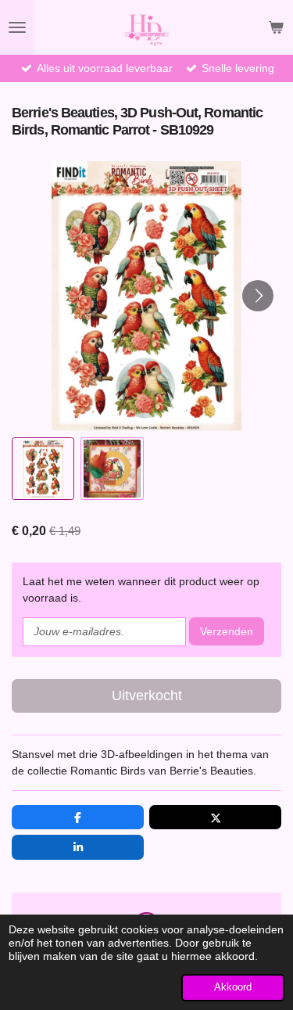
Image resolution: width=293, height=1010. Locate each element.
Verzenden (226, 631)
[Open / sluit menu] (17, 27)
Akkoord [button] (233, 987)
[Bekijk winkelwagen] (276, 27)
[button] (43, 468)
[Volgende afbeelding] (257, 295)
